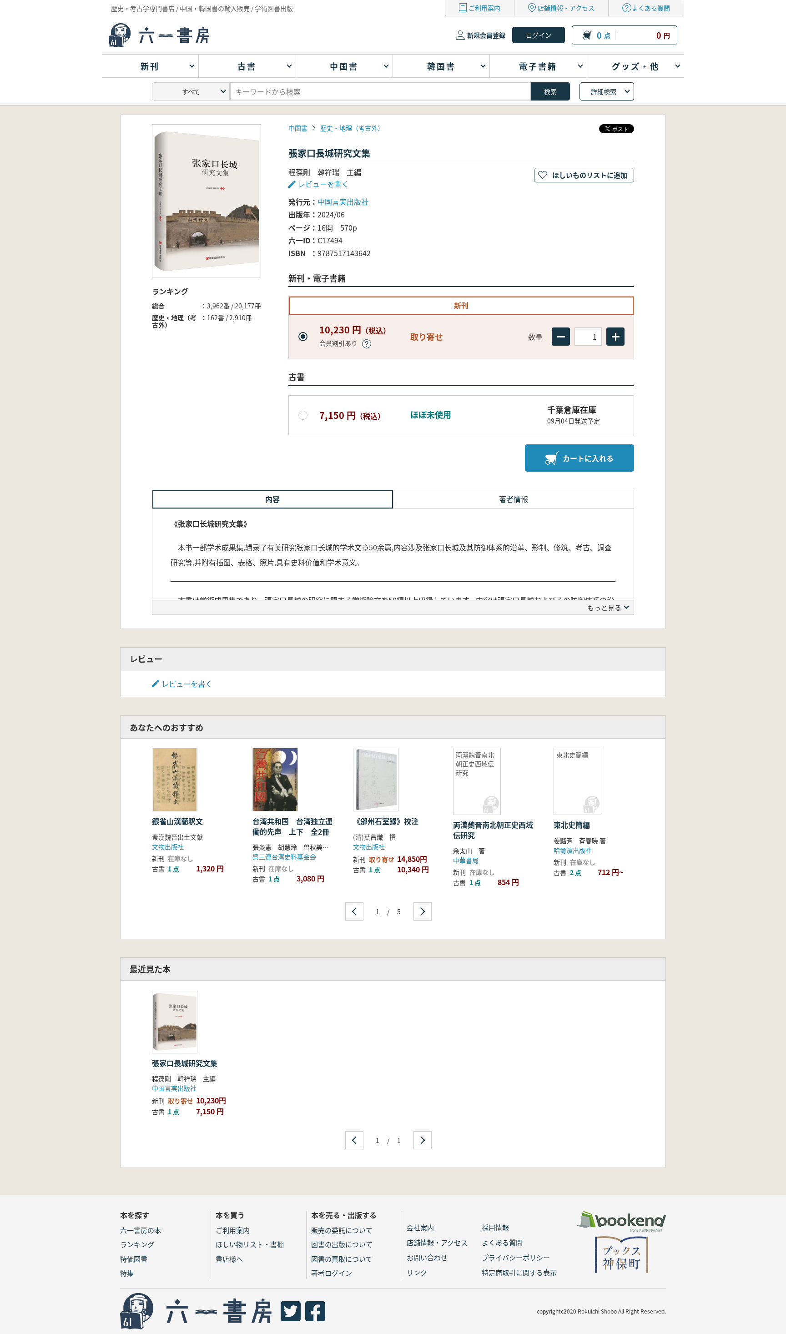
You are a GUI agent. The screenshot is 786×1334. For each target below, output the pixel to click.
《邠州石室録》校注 (385, 821)
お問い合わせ (427, 1257)
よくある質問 (651, 7)
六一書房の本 (140, 1230)
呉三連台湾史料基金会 (284, 856)
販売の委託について (342, 1230)
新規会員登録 (486, 35)
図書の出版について (342, 1244)
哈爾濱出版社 (573, 850)
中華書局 (466, 860)
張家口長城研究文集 (184, 1062)
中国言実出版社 (342, 201)
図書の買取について (342, 1259)
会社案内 (420, 1227)
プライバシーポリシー (516, 1257)
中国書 (297, 127)
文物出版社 (168, 846)
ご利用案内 (484, 7)
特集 (127, 1273)
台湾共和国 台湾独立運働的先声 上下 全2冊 (292, 826)
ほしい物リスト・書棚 (250, 1244)
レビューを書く (186, 683)
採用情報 (495, 1227)
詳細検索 (603, 91)
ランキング (137, 1244)
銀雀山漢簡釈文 (177, 821)
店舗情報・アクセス (566, 7)
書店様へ (229, 1259)
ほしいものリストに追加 (589, 175)
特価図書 (133, 1259)
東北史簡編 (572, 824)
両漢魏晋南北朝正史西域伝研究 (493, 829)
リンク (417, 1272)
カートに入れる (588, 458)
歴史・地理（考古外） (352, 127)
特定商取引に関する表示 (519, 1272)
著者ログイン (331, 1273)
